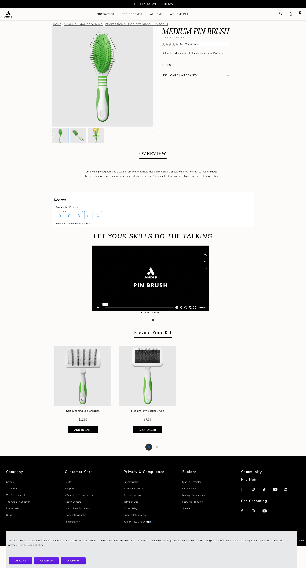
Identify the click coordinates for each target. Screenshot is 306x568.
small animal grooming (83, 24)
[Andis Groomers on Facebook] (244, 512)
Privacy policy (131, 482)
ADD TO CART (83, 430)
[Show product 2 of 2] (157, 447)
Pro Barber (105, 14)
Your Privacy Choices (135, 521)
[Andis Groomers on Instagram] (255, 512)
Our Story (11, 488)
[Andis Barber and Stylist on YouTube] (276, 491)
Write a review (192, 43)
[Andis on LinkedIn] (287, 491)
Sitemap (186, 508)
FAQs (68, 482)
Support (69, 488)
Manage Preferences (193, 495)
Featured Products (192, 502)
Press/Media (12, 508)
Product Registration (76, 515)
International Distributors (78, 508)
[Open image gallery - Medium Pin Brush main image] (103, 76)
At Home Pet (179, 14)
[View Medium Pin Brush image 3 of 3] (96, 135)
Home (57, 24)
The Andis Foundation (18, 502)
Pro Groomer (132, 14)
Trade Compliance (133, 495)
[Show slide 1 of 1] (153, 320)
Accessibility (130, 508)
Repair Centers (73, 502)
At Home (156, 14)
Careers (10, 482)
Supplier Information (135, 515)
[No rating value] (171, 44)
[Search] (291, 14)
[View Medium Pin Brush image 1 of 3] (60, 135)
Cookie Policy (35, 545)
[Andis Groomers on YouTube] (266, 512)
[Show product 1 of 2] (148, 447)
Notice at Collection (134, 488)
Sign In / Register (191, 482)
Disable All (73, 560)
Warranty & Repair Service (79, 495)
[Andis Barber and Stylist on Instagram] (255, 491)
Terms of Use (131, 502)
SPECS (166, 65)
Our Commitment (15, 495)
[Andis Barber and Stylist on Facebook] (244, 491)
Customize (46, 560)
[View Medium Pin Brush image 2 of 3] (78, 135)
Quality (10, 515)
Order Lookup (189, 488)
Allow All (20, 560)
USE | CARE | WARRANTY (180, 75)
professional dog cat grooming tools (136, 24)
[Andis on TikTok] (266, 491)
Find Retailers (72, 521)
